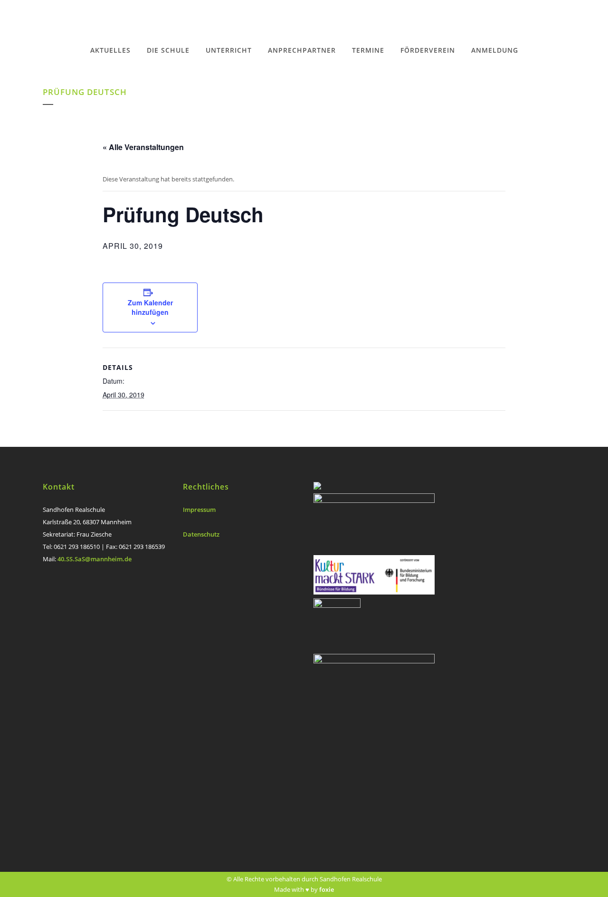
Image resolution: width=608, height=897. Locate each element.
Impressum (199, 509)
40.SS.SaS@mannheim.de (94, 559)
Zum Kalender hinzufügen (150, 307)
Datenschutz (201, 534)
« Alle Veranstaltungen (143, 147)
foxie (326, 889)
